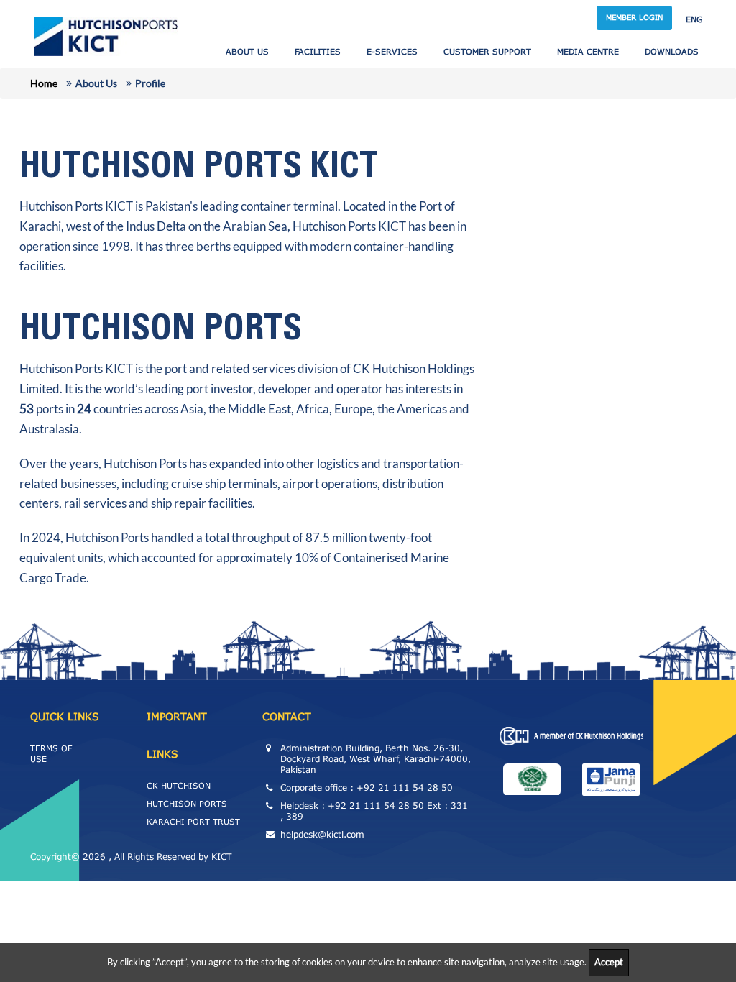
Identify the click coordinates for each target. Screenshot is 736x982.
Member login (634, 17)
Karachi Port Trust (193, 821)
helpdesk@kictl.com (322, 834)
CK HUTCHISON (179, 785)
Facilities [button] (318, 51)
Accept (608, 962)
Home (44, 83)
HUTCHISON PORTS (187, 803)
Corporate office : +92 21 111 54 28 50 (366, 787)
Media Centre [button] (588, 51)
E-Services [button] (392, 51)
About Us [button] (247, 51)
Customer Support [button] (487, 51)
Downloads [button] (672, 51)
